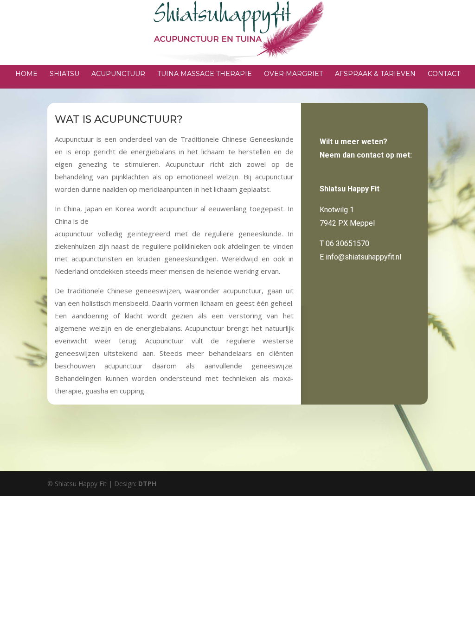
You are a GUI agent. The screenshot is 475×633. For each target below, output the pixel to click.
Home (26, 74)
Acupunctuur (118, 74)
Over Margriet (293, 74)
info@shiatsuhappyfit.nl (363, 257)
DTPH (147, 483)
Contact (444, 74)
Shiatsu (64, 74)
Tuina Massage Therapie (204, 74)
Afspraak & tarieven (375, 74)
